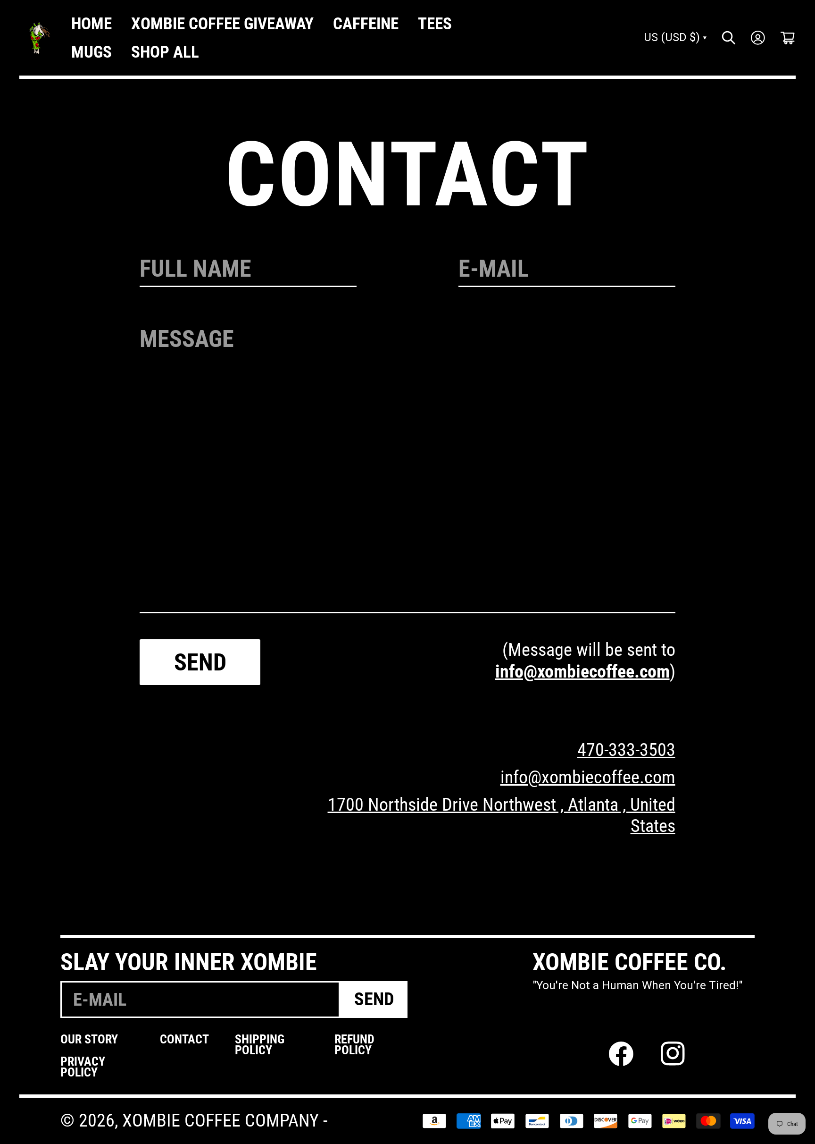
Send (200, 662)
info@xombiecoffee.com (582, 671)
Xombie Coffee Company (220, 1120)
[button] (788, 38)
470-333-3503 (626, 749)
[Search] (729, 38)
